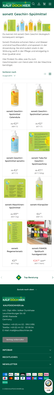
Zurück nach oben (26, 289)
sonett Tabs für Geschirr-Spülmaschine (39, 161)
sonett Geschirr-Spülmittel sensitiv (14, 159)
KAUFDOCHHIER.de (16, 389)
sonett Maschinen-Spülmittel (14, 206)
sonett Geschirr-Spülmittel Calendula (15, 114)
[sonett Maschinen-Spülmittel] (15, 188)
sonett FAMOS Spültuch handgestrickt (39, 251)
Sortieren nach (9, 72)
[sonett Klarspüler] (39, 188)
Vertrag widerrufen (15, 339)
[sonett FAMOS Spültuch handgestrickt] (39, 232)
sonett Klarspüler (39, 204)
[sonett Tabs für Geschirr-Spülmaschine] (39, 142)
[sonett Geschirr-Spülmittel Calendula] (15, 95)
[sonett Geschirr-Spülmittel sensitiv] (15, 142)
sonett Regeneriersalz (15, 250)
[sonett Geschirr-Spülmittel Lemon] (39, 95)
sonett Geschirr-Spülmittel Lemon (39, 112)
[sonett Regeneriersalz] (15, 232)
